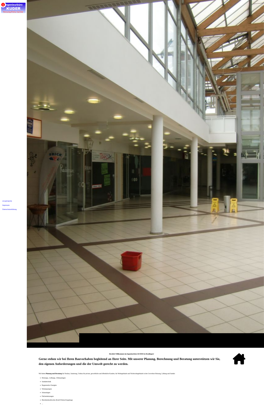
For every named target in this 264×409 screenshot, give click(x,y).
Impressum (5, 205)
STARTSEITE (7, 201)
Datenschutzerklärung (9, 209)
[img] (145, 174)
